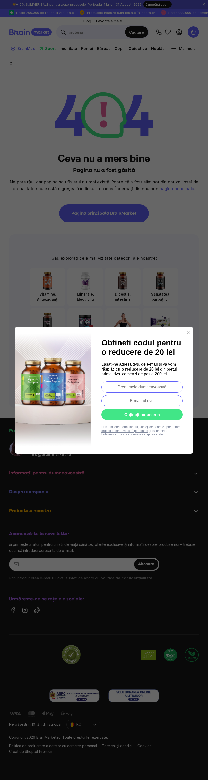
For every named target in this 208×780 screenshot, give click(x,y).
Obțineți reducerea (142, 415)
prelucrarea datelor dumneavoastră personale (141, 428)
